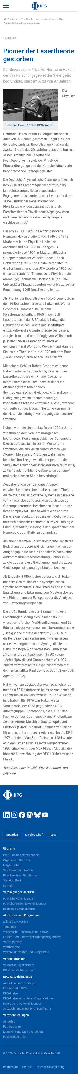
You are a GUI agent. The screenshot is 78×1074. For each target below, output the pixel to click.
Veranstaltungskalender (18, 965)
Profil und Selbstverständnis (21, 855)
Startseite (12, 19)
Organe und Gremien (16, 860)
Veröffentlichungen (31, 19)
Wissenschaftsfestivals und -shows (25, 932)
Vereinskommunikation (18, 870)
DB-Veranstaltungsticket (19, 970)
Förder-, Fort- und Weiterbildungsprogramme (32, 937)
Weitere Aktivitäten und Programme (26, 952)
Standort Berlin (12, 880)
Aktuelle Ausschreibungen (19, 983)
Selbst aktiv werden (15, 921)
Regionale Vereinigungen (19, 908)
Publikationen (12, 1026)
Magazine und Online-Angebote (23, 1031)
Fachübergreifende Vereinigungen (25, 903)
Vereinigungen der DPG (18, 892)
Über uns (9, 848)
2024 (59, 19)
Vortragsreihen (12, 942)
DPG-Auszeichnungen (17, 977)
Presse (52, 834)
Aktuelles (49, 19)
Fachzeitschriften (14, 1036)
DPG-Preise (10, 993)
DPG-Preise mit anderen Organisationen (28, 998)
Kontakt (8, 885)
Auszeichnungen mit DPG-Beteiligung (27, 1008)
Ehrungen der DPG (15, 988)
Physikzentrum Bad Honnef (20, 875)
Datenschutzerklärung (50, 1067)
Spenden (12, 834)
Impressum (10, 1067)
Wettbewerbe (11, 947)
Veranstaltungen (14, 959)
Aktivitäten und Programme (21, 915)
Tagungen (9, 926)
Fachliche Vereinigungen (19, 898)
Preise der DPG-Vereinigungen (22, 1003)
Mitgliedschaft (34, 834)
